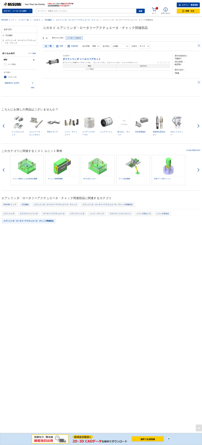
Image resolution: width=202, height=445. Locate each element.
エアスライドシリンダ (29, 214)
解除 (32, 87)
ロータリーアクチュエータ (54, 214)
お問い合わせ (165, 13)
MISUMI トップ (7, 20)
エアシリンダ (9, 214)
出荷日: (135, 46)
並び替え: (106, 46)
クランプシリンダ (77, 214)
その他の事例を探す (193, 150)
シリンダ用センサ (144, 214)
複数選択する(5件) (12, 83)
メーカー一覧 (23, 20)
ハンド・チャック (97, 214)
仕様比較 (74, 46)
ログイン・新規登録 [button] (190, 5)
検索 (140, 11)
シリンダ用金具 (162, 214)
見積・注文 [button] (189, 11)
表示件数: (86, 46)
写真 (61, 46)
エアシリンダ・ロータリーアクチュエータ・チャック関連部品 (108, 204)
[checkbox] (19, 64)
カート (154, 13)
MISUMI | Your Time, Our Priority (16, 3)
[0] (154, 9)
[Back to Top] (199, 428)
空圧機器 (48, 20)
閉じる (168, 438)
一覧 (50, 46)
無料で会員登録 (148, 439)
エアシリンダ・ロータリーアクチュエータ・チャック (77, 20)
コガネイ (36, 20)
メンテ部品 (11, 64)
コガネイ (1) (11, 77)
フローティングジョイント (120, 214)
